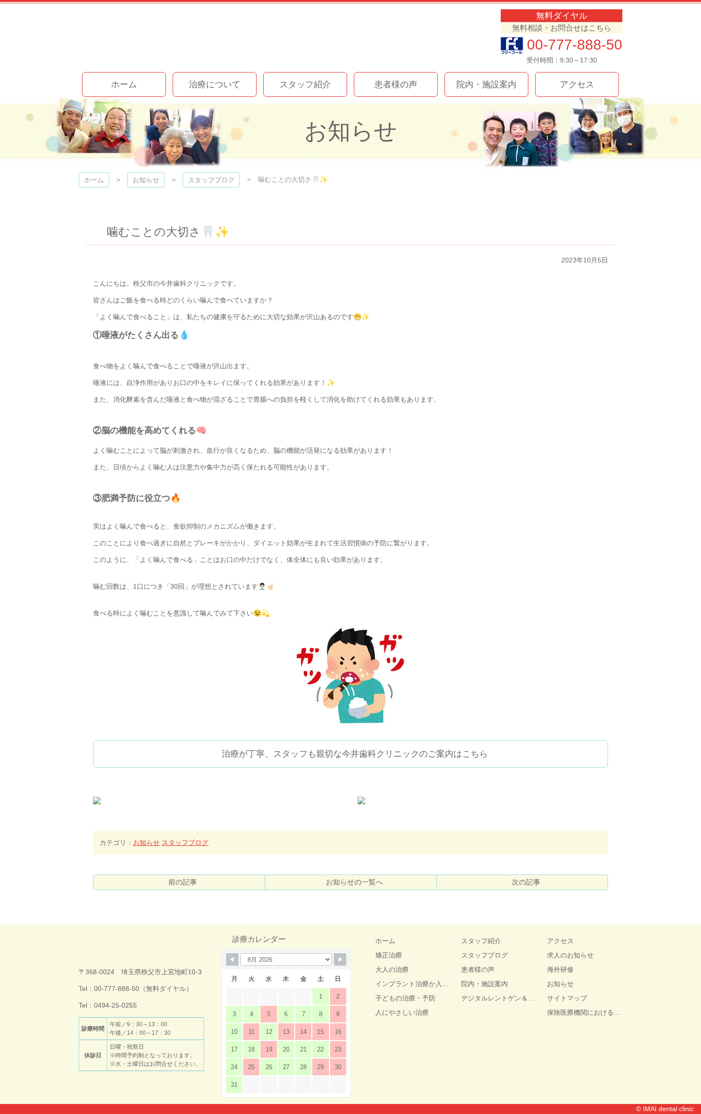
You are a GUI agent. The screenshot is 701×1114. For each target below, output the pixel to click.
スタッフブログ (185, 842)
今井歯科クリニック (188, 37)
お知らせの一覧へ (354, 882)
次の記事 (526, 882)
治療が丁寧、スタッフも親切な (355, 754)
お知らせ (146, 842)
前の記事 (182, 882)
